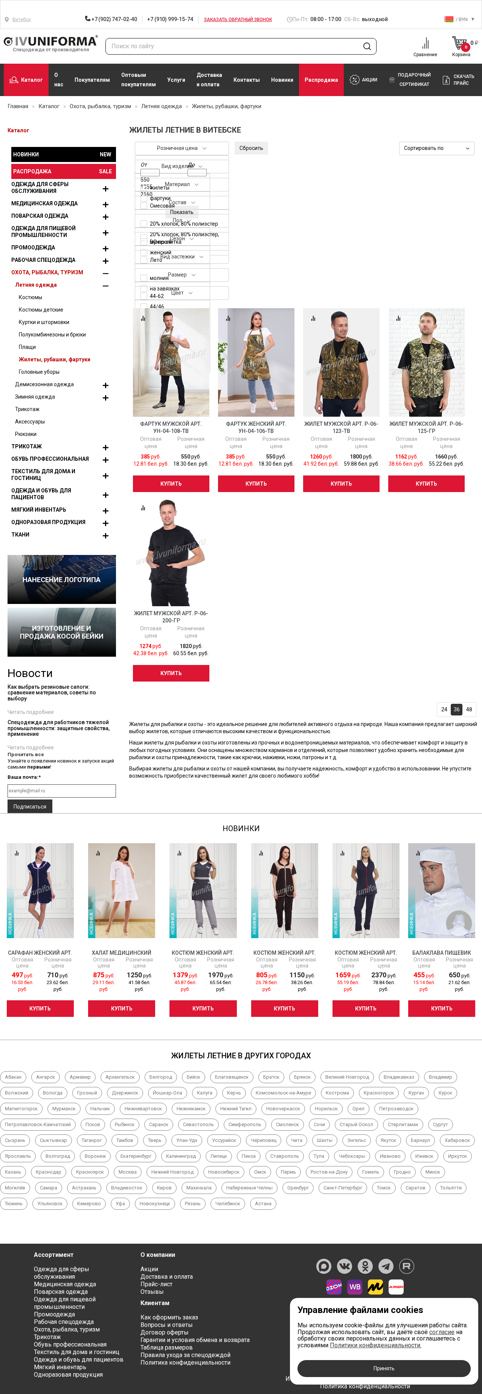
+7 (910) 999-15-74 (170, 19)
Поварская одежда (39, 216)
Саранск (158, 1124)
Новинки (282, 80)
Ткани (20, 535)
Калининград (181, 1156)
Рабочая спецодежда (43, 260)
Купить (171, 484)
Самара (48, 1188)
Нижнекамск (191, 1108)
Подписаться (30, 807)
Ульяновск (50, 1203)
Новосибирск (223, 1172)
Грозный (87, 1093)
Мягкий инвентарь (38, 510)
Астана (263, 1203)
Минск (433, 1172)
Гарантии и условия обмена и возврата (195, 1340)
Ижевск (424, 1156)
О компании (157, 1254)
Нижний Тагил (236, 1108)
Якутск (388, 1140)
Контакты (246, 80)
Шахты (325, 1140)
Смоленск (287, 1124)
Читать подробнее (31, 712)
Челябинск (227, 1203)
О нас (58, 79)
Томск (384, 1188)
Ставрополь (284, 1156)
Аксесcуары (30, 422)
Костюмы (30, 297)
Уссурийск (224, 1140)
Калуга (204, 1093)
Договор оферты (164, 1332)
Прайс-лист (156, 1284)
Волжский (16, 1093)
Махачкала (199, 1188)
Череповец (263, 1140)
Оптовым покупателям (138, 79)
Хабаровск (457, 1140)
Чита (296, 1140)
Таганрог (92, 1140)
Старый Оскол (356, 1124)
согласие (442, 1332)
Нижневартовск (143, 1108)
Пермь (288, 1172)
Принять (384, 1368)
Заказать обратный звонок (238, 19)
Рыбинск (124, 1124)
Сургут (440, 1124)
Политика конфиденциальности (185, 1362)
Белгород (160, 1077)
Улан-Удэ (186, 1140)
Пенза (249, 1156)
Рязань (193, 1203)
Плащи (27, 347)
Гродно (402, 1172)
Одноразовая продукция (48, 522)
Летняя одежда (36, 285)
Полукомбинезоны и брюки (52, 335)
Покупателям (92, 80)
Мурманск (64, 1108)
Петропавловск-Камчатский (38, 1124)
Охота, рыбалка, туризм (47, 272)
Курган (416, 1093)
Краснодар (48, 1172)
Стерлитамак (403, 1124)
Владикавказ (399, 1077)
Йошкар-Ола (167, 1093)
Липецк (218, 1156)
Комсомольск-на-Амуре (283, 1093)
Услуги (176, 80)
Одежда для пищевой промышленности (43, 231)
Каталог (32, 80)
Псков (92, 1124)
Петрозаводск (396, 1108)
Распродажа (321, 80)
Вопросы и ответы (166, 1324)
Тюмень (14, 1203)
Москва (128, 1172)
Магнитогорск (21, 1108)
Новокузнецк (155, 1203)
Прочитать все (26, 754)
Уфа (120, 1203)
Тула (319, 1156)
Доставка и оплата (209, 79)
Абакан (13, 1077)
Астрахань (84, 1188)
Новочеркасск (283, 1108)
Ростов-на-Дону (329, 1172)
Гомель (370, 1172)
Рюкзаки (26, 434)
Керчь (234, 1093)
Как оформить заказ (169, 1317)
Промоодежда (33, 248)
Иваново (390, 1156)
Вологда (53, 1093)
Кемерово (89, 1203)
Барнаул (420, 1140)
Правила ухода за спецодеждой (185, 1355)
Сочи (319, 1124)
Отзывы (152, 1291)
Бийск (193, 1077)
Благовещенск (232, 1077)
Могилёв (15, 1188)
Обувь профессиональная (50, 459)
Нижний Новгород (172, 1172)
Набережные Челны (249, 1188)
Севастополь (198, 1124)
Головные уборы (39, 372)
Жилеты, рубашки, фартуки (54, 359)
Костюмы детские (41, 310)
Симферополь (245, 1124)
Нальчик (100, 1108)
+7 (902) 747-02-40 (113, 19)
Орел (358, 1108)
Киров (164, 1188)
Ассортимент (54, 1254)
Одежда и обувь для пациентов (41, 494)
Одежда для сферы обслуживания (40, 187)
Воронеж (95, 1156)
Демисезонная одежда (44, 384)
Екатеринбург (135, 1156)
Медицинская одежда (44, 203)
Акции (149, 1269)
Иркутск (457, 1156)
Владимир (440, 1077)
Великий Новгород (347, 1077)
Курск (445, 1093)
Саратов (416, 1188)
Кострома (337, 1093)
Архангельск (120, 1077)
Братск (271, 1077)
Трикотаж (27, 409)
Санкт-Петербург (342, 1188)
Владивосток (126, 1188)
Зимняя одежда (35, 397)
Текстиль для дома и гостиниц (43, 474)
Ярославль (18, 1156)
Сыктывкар (53, 1140)
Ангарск (45, 1077)
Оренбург (298, 1188)
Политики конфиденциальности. (375, 1345)
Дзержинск (125, 1093)
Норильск (326, 1108)
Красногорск (379, 1093)
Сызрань (15, 1140)
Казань (13, 1172)
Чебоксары (352, 1156)
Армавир (80, 1077)
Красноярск (90, 1172)
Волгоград (58, 1156)
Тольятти (451, 1188)
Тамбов (124, 1140)
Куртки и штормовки (44, 322)
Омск (260, 1172)
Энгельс (356, 1140)
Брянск (302, 1077)
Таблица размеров (166, 1347)
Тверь (155, 1140)
